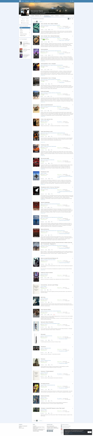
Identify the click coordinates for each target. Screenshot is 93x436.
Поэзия (48, 120)
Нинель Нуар (25, 56)
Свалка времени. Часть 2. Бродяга (48, 63)
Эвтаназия (43, 334)
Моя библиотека (37, 1)
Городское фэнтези (51, 50)
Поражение (43, 346)
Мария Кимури (25, 45)
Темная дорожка (44, 215)
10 (49, 340)
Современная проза (47, 348)
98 (49, 29)
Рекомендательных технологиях (74, 433)
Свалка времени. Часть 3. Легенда (48, 78)
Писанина (43, 358)
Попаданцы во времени (56, 25)
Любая (25, 27)
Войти (73, 1)
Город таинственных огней (46, 131)
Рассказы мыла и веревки (63, 338)
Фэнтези (54, 259)
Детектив (48, 188)
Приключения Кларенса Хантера (64, 109)
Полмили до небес (45, 144)
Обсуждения (27, 1)
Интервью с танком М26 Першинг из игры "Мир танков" (53, 408)
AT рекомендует (24, 39)
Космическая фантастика (47, 106)
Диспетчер (43, 297)
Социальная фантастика (61, 132)
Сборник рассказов (44, 245)
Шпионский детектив (53, 188)
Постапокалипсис (60, 65)
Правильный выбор (45, 395)
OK (89, 432)
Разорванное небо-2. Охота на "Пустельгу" (50, 187)
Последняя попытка (45, 383)
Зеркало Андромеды (45, 202)
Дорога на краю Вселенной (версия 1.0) (49, 258)
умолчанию (41, 18)
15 (49, 163)
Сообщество (32, 1)
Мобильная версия (65, 424)
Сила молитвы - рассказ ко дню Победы (49, 284)
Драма (45, 286)
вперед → (41, 21)
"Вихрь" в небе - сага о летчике (64, 28)
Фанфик (45, 203)
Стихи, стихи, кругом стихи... (47, 119)
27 (49, 314)
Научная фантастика (47, 217)
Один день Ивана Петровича (47, 322)
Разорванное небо (45, 171)
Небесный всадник (45, 91)
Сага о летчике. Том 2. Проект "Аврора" (49, 23)
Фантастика (45, 50)
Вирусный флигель (45, 229)
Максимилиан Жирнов (37, 11)
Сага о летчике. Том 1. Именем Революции (50, 35)
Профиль (32, 15)
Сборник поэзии (25, 35)
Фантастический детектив (52, 132)
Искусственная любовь (46, 309)
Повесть (25, 30)
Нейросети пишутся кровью (47, 272)
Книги (23, 1)
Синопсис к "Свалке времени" (47, 371)
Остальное (62, 15)
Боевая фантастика (58, 50)
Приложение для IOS (65, 427)
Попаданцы (54, 106)
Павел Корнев (25, 50)
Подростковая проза (47, 146)
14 (49, 327)
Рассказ (25, 32)
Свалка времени (44, 49)
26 (49, 207)
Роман (25, 29)
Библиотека (37, 15)
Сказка (45, 397)
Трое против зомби (45, 158)
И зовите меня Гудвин (26, 49)
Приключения (58, 92)
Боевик (45, 173)
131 (50, 55)
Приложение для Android (66, 426)
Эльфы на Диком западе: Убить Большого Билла (26, 44)
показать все (43, 60)
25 (49, 96)
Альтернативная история (47, 25)
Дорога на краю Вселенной (47, 104)
